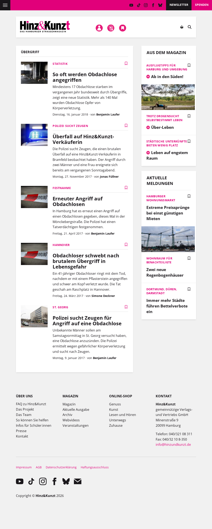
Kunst (113, 409)
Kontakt (22, 436)
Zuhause (116, 425)
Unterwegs (117, 420)
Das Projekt (25, 409)
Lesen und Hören (122, 414)
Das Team (23, 414)
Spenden (201, 5)
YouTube (131, 5)
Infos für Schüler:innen (33, 425)
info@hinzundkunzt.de (173, 444)
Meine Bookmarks (122, 28)
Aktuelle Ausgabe (76, 409)
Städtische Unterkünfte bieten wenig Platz (166, 143)
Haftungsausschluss (95, 467)
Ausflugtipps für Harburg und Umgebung (166, 67)
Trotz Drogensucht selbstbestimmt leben (164, 118)
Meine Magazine (111, 28)
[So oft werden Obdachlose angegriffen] (34, 73)
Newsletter (179, 5)
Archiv (67, 414)
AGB (39, 467)
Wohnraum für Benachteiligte (159, 260)
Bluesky (160, 5)
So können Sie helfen (32, 420)
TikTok (138, 5)
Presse (21, 431)
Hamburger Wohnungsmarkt (160, 198)
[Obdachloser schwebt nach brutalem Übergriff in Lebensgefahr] (34, 254)
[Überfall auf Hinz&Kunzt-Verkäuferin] (34, 135)
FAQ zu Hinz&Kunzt (31, 404)
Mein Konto (99, 28)
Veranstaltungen (76, 425)
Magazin (69, 404)
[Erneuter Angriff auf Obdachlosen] (34, 197)
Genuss (115, 404)
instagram (145, 5)
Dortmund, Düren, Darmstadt (161, 291)
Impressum (24, 467)
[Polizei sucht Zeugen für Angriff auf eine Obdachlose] (34, 316)
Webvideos (71, 420)
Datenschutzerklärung (61, 467)
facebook (153, 5)
